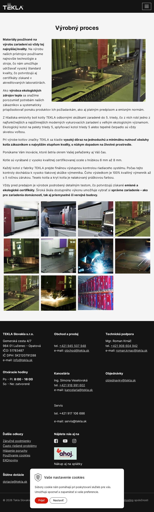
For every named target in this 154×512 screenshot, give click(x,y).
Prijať (41, 500)
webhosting (126, 500)
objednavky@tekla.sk (121, 380)
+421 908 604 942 (124, 346)
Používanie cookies (16, 455)
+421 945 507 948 (72, 346)
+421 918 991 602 (72, 385)
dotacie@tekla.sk (15, 481)
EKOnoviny (10, 460)
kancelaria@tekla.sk (79, 390)
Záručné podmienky (17, 441)
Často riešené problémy (20, 446)
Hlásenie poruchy (15, 451)
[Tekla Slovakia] (13, 6)
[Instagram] (74, 441)
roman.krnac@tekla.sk (131, 350)
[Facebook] (56, 441)
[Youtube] (66, 441)
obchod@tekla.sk (77, 350)
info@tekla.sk (22, 360)
